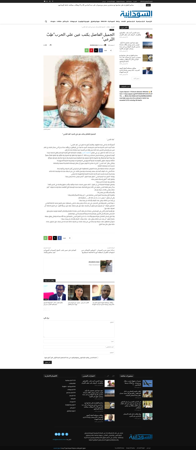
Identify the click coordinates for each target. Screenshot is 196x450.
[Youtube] (44, 1)
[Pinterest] (91, 50)
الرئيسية (113, 27)
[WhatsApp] (47, 1)
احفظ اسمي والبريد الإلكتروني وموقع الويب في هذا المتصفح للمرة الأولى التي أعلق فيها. (70, 357)
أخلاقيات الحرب (86, 152)
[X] (50, 1)
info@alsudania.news (59, 439)
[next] (140, 5)
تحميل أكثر (136, 78)
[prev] (142, 5)
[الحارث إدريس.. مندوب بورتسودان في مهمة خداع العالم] (79, 292)
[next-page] (44, 309)
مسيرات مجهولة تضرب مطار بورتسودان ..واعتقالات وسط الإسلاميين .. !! (132, 383)
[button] (45, 21)
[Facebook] (52, 1)
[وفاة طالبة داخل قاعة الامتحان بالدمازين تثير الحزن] (148, 416)
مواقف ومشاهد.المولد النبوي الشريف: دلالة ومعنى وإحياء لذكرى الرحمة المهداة (108, 5)
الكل (113, 376)
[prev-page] (48, 309)
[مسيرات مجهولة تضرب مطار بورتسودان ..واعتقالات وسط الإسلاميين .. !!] (148, 383)
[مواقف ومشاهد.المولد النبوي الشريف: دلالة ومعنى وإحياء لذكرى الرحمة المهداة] (103, 292)
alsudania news (94, 45)
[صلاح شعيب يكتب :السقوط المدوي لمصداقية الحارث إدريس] (54, 292)
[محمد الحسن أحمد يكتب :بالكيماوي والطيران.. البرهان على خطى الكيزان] (148, 35)
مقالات (108, 27)
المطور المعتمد (57, 448)
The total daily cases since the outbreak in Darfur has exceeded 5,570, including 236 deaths (134, 98)
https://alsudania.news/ (94, 265)
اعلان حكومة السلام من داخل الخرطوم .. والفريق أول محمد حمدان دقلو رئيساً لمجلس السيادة (130, 393)
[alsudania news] (105, 45)
